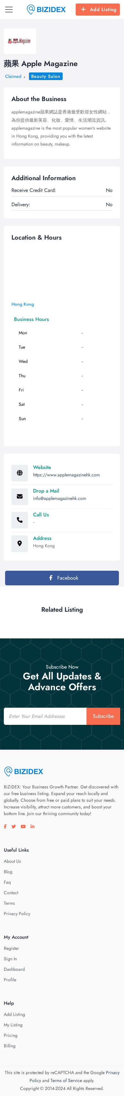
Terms (9, 903)
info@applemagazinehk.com (59, 498)
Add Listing (103, 9)
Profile (10, 980)
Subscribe (103, 716)
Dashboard (14, 969)
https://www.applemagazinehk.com (66, 475)
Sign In (10, 959)
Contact (11, 892)
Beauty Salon (45, 76)
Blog (8, 871)
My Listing (13, 1025)
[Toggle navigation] (9, 9)
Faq (7, 882)
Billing (10, 1046)
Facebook (67, 578)
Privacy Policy (17, 913)
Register (11, 948)
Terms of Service (66, 1080)
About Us (12, 861)
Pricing (10, 1035)
